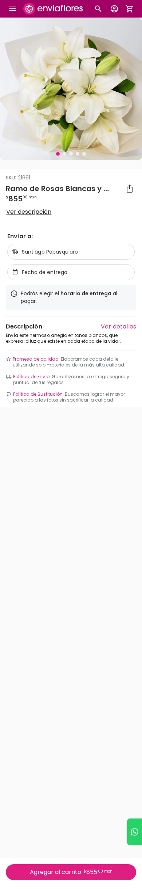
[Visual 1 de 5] (58, 154)
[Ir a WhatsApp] (134, 831)
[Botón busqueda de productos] (98, 8)
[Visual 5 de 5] (84, 154)
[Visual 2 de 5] (64, 154)
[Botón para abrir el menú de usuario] (114, 8)
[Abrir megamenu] (12, 8)
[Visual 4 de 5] (77, 154)
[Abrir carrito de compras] (129, 8)
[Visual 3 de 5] (71, 154)
